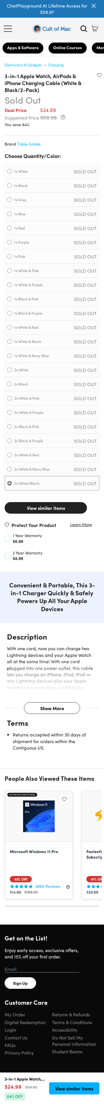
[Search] (84, 28)
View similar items (46, 508)
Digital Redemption (25, 1022)
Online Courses (67, 47)
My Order (15, 1014)
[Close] (94, 6)
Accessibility (64, 1029)
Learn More (81, 524)
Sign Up (20, 983)
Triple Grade (29, 144)
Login (10, 1029)
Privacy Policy (19, 1052)
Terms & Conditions (72, 1022)
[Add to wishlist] (99, 74)
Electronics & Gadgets (23, 64)
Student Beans (67, 1051)
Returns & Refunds (71, 1014)
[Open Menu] (9, 28)
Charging (56, 64)
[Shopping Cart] (95, 29)
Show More (52, 708)
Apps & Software (23, 47)
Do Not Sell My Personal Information (74, 1040)
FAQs (10, 1045)
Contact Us (16, 1037)
